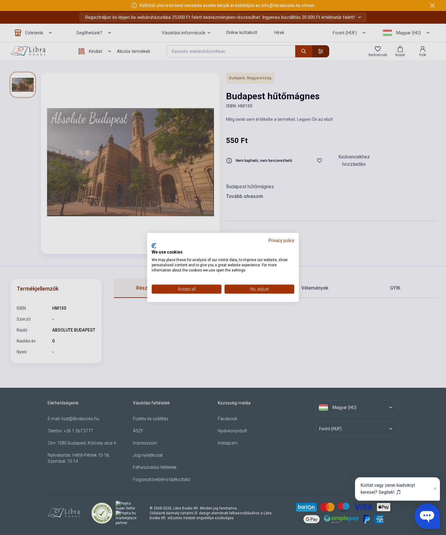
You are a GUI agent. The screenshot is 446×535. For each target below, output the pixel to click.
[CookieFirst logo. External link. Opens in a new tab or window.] (154, 245)
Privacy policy (281, 240)
